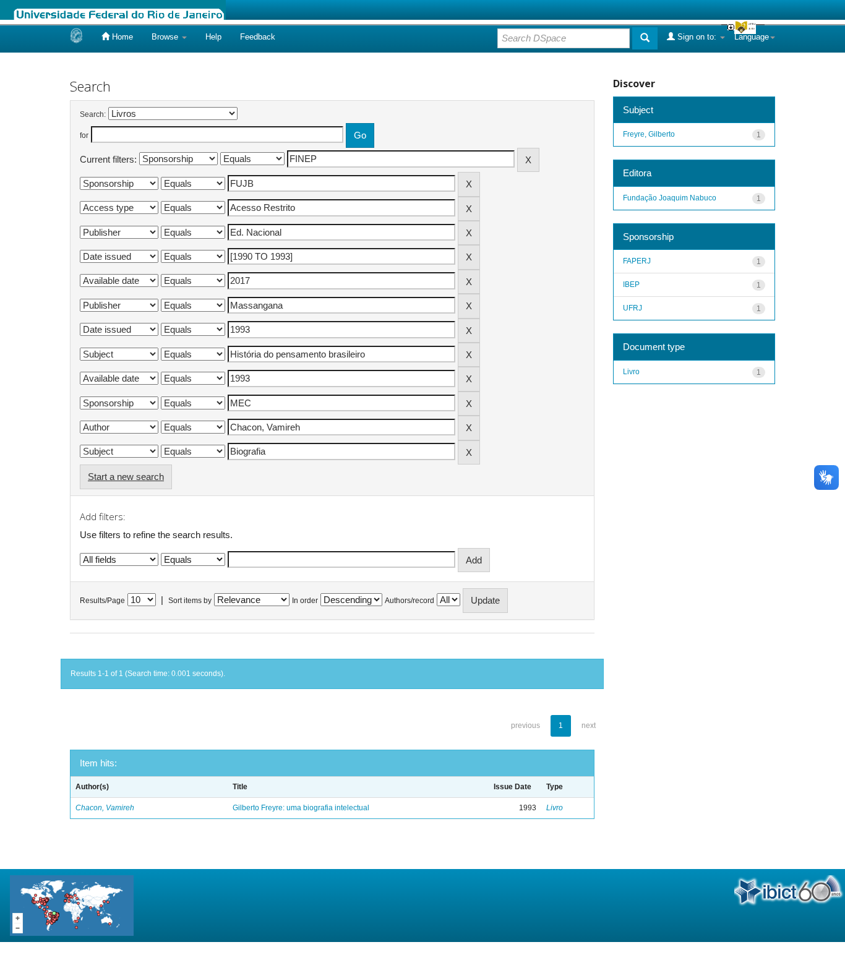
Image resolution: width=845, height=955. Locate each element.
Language (751, 36)
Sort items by (190, 600)
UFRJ (632, 308)
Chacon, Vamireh (104, 807)
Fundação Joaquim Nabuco (669, 198)
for (84, 135)
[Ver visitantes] (72, 904)
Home (121, 36)
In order (305, 600)
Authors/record (409, 600)
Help (213, 36)
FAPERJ (637, 261)
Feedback (257, 36)
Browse (166, 36)
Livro (554, 807)
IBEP (631, 284)
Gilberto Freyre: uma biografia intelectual (301, 807)
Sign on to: (697, 36)
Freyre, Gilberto (649, 134)
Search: (93, 114)
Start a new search (126, 476)
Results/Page (102, 600)
